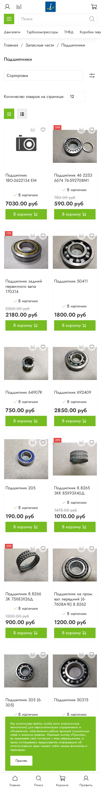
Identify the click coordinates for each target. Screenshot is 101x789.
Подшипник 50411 (71, 281)
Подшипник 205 (20, 488)
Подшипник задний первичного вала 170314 (23, 286)
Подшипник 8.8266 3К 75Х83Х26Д (23, 596)
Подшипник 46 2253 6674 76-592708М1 (73, 177)
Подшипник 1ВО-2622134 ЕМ (21, 177)
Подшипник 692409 (72, 392)
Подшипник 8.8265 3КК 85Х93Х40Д (72, 490)
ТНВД (69, 32)
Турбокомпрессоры (42, 32)
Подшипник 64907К (23, 392)
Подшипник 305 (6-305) (23, 702)
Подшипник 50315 (71, 700)
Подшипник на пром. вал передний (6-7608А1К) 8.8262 (73, 599)
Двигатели (12, 32)
